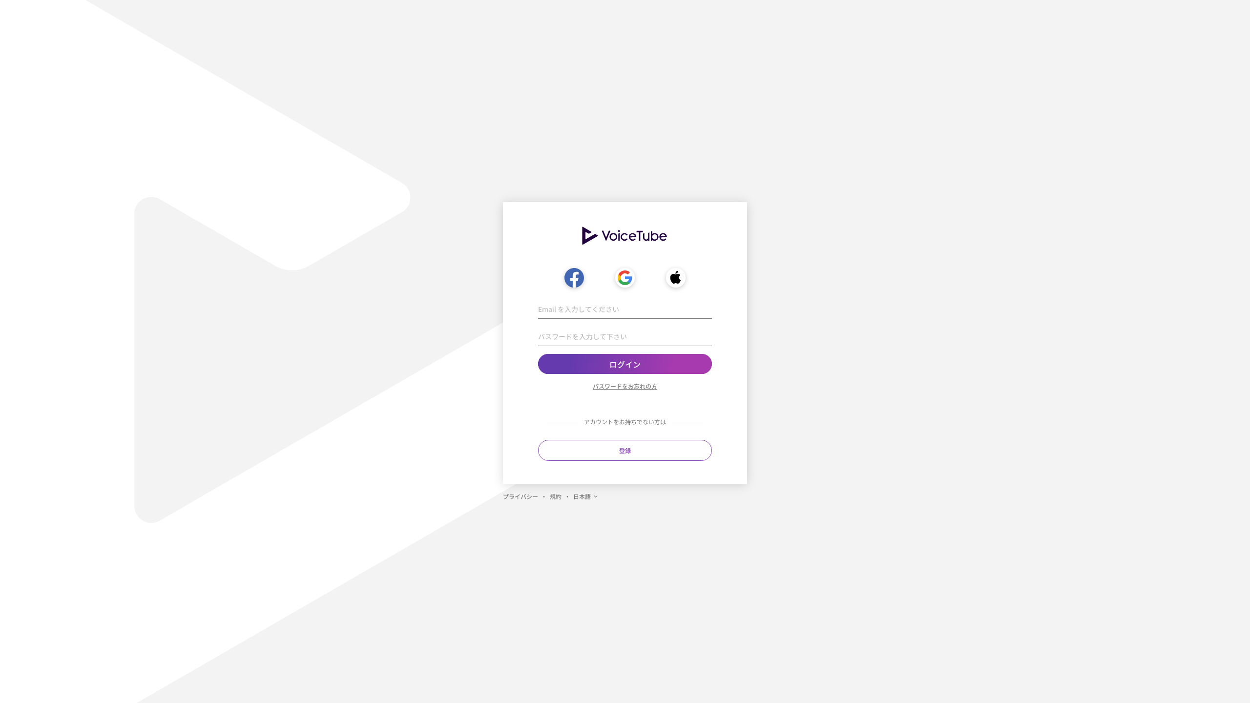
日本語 (582, 496)
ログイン (625, 364)
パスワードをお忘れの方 (625, 386)
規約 (556, 496)
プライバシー (520, 496)
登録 (625, 450)
